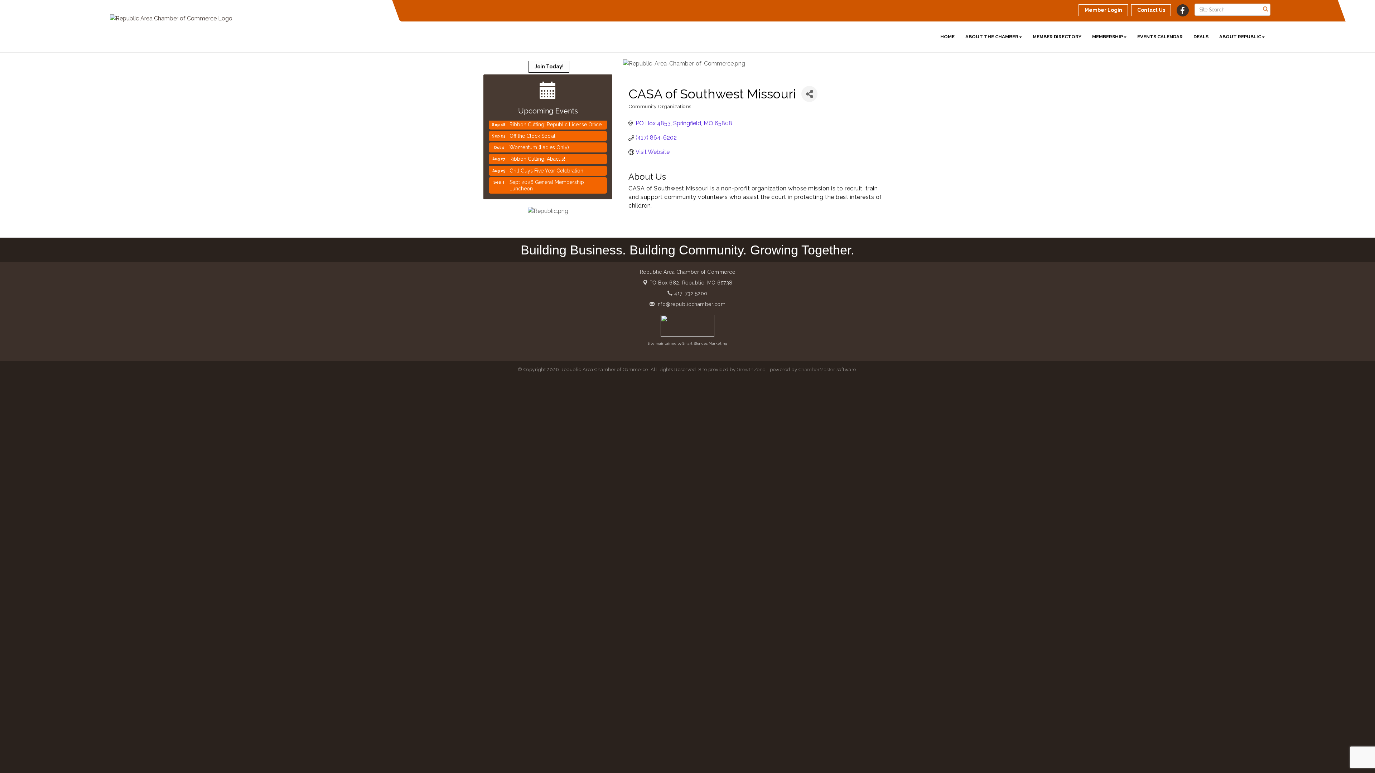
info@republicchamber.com (690, 304)
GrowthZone (751, 369)
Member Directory (1057, 36)
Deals (1200, 36)
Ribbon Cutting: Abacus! (537, 147)
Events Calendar (1160, 36)
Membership (1107, 36)
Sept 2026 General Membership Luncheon (547, 174)
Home (947, 36)
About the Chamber (991, 36)
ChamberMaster (817, 369)
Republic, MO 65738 (691, 283)
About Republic (1240, 36)
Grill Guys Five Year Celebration (546, 159)
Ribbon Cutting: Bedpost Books (546, 188)
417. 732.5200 (690, 293)
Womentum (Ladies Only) (539, 136)
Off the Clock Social (532, 124)
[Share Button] (809, 94)
